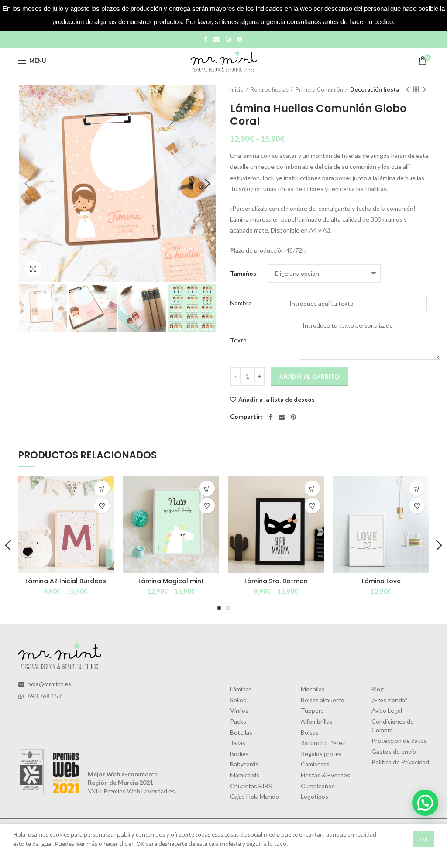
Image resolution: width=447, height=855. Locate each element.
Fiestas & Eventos (325, 775)
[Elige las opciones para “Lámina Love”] (417, 488)
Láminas (241, 689)
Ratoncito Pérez (323, 742)
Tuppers (312, 710)
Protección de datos (399, 740)
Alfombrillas (317, 721)
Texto (238, 340)
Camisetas (315, 764)
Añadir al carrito (309, 376)
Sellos (238, 700)
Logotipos (314, 796)
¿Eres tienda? (389, 700)
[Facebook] (205, 39)
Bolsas (310, 732)
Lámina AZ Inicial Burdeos (65, 581)
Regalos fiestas (270, 89)
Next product (424, 89)
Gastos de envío (393, 751)
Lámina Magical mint (171, 581)
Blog (377, 689)
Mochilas (313, 689)
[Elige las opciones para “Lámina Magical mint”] (207, 488)
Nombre (241, 303)
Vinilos (239, 710)
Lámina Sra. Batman (276, 581)
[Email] (216, 39)
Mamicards (244, 775)
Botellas (241, 732)
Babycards (244, 764)
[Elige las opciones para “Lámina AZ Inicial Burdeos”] (102, 488)
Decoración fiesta (374, 89)
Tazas (237, 742)
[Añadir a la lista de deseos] (102, 505)
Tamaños (243, 273)
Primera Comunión (319, 89)
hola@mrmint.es (48, 683)
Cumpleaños (318, 786)
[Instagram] (228, 39)
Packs (238, 721)
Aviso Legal (386, 710)
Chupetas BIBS (251, 786)
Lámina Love (381, 581)
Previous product (407, 89)
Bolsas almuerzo (322, 700)
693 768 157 (44, 696)
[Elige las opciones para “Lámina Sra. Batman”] (312, 488)
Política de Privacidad (400, 762)
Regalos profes (321, 753)
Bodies (239, 753)
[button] (425, 803)
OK (423, 839)
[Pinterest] (239, 39)
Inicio (237, 89)
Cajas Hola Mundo (254, 796)
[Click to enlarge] (33, 268)
